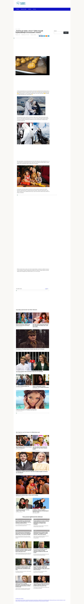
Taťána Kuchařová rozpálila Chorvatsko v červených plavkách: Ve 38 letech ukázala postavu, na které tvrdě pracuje (23, 585)
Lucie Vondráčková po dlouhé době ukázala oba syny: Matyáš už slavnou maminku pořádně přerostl (23, 522)
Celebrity (29, 9)
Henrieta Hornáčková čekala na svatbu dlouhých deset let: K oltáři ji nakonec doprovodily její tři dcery (24, 550)
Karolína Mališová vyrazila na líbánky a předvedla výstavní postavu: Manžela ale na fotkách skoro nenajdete (41, 523)
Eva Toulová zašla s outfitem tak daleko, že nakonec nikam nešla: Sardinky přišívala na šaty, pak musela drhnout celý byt (41, 568)
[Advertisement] (42, 19)
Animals (34, 9)
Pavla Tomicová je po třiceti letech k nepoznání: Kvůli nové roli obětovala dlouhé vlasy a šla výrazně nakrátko (23, 533)
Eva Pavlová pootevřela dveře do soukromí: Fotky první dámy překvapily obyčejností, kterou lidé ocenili (40, 551)
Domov (17, 9)
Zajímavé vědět (23, 9)
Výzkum (55, 30)
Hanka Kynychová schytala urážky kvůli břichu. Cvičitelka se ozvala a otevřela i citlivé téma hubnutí (40, 533)
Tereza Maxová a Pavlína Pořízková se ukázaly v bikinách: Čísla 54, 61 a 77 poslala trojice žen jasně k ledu (41, 584)
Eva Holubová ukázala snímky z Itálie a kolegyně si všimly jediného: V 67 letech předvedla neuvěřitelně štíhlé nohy (23, 568)
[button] (32, 66)
